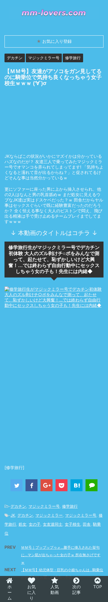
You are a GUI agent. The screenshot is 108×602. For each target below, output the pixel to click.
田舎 (87, 524)
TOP (97, 586)
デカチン (18, 506)
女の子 (34, 524)
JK (12, 515)
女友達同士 (52, 524)
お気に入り (31, 592)
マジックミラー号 (44, 506)
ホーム (10, 592)
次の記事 (76, 589)
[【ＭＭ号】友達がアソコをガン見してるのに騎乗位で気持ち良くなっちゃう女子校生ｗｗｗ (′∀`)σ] (76, 485)
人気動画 (54, 589)
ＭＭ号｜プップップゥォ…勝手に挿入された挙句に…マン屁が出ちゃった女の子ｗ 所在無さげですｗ (60, 555)
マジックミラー (49, 515)
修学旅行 (70, 506)
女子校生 (72, 524)
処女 (22, 524)
